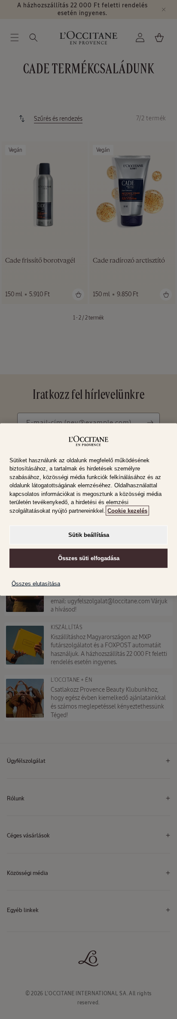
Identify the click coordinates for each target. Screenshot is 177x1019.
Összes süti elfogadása (88, 558)
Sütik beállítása (88, 535)
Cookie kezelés (127, 510)
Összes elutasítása (36, 583)
